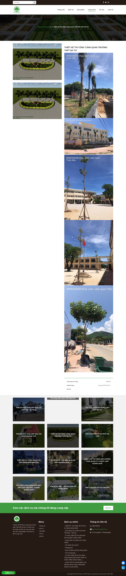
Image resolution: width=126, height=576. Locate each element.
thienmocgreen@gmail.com (100, 529)
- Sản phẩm (42, 531)
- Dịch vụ (41, 528)
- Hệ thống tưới (68, 547)
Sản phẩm (80, 10)
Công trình (92, 10)
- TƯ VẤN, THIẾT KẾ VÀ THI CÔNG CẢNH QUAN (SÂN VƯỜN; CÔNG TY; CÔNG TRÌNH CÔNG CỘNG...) (75, 558)
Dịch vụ (71, 10)
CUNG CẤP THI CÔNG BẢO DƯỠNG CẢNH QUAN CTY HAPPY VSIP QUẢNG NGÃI (97, 461)
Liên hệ (110, 10)
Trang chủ (61, 10)
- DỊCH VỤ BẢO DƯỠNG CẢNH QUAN (75, 550)
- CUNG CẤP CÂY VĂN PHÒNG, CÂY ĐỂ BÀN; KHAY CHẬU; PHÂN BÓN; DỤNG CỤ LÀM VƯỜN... (75, 565)
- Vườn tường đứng (69, 553)
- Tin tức (41, 533)
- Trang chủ (42, 526)
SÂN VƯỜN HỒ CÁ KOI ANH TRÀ (97, 487)
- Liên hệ (41, 536)
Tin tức (101, 10)
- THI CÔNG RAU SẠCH (71, 545)
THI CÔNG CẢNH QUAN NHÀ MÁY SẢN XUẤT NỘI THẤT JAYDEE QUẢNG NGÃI (28, 487)
